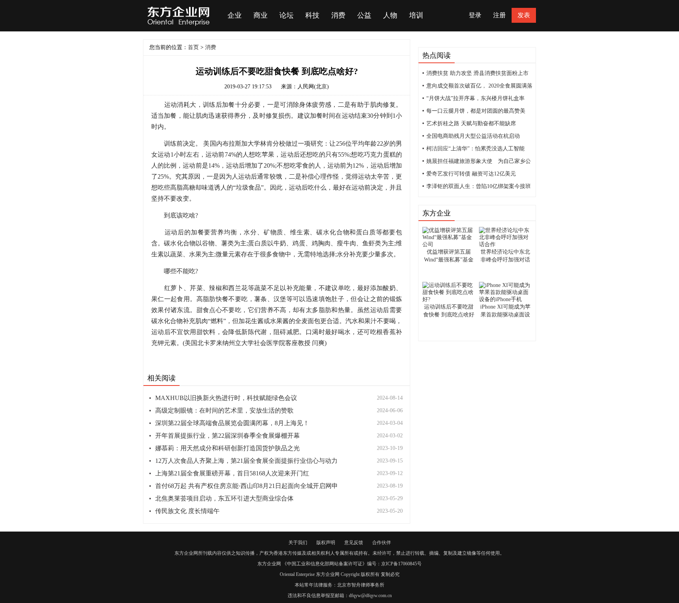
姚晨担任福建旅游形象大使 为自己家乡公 (478, 161)
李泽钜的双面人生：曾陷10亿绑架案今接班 (478, 186)
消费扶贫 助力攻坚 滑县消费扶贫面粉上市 (477, 73)
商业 (260, 15)
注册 (499, 15)
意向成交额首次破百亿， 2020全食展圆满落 (479, 86)
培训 (416, 15)
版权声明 (325, 542)
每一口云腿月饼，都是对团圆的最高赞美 (475, 111)
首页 (193, 47)
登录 (475, 15)
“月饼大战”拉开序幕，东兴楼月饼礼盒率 (475, 98)
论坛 (286, 15)
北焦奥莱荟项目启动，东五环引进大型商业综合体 (224, 498)
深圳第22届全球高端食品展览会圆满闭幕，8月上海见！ (232, 423)
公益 (364, 15)
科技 (312, 15)
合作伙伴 (381, 542)
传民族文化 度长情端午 (187, 511)
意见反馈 (353, 542)
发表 (524, 15)
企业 (235, 15)
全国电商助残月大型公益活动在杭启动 (473, 136)
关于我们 (297, 542)
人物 (390, 15)
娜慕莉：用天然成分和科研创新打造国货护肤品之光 (227, 448)
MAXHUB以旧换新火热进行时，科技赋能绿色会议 (226, 398)
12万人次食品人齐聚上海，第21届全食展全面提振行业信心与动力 (246, 460)
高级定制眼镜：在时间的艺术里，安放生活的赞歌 (224, 410)
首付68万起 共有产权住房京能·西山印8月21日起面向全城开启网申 (246, 485)
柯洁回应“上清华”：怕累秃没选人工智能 (475, 149)
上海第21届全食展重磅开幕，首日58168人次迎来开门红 (232, 473)
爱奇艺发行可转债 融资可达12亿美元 (471, 174)
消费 (338, 15)
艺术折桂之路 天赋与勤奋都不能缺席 (471, 123)
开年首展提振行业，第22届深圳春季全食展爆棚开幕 (227, 435)
